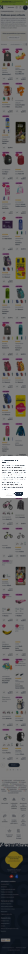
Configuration (9, 493)
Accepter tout (18, 493)
